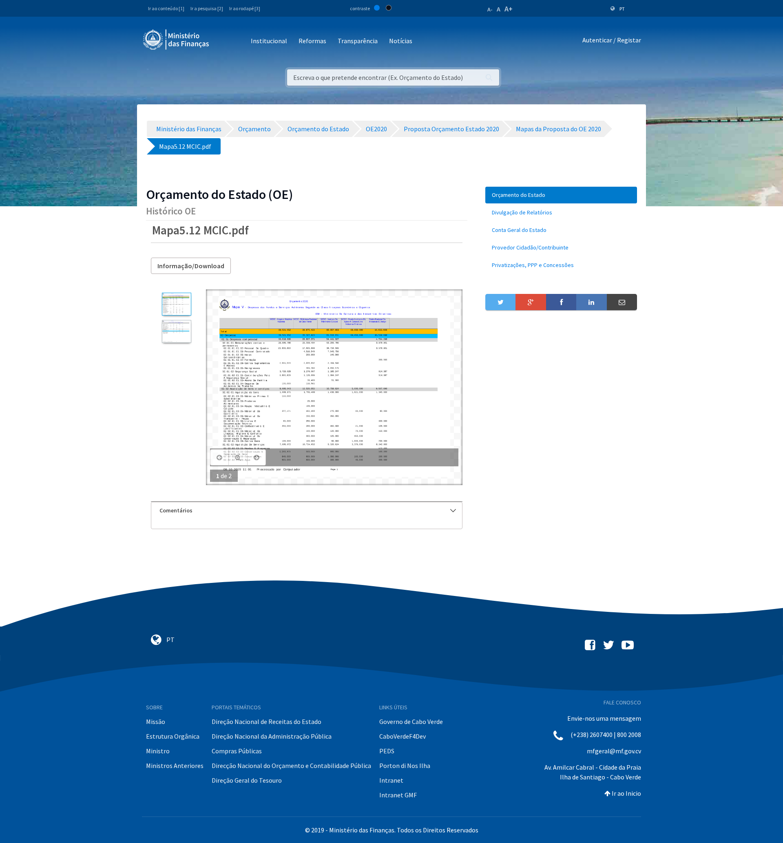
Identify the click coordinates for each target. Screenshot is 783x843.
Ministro (158, 751)
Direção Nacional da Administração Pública (272, 736)
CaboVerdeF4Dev (402, 736)
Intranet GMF (398, 795)
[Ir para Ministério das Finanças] (176, 39)
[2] (176, 331)
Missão (155, 721)
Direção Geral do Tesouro (247, 780)
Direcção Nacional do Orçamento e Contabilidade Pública (291, 765)
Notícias (400, 41)
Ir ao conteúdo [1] (166, 8)
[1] (176, 304)
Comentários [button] (175, 510)
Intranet (391, 780)
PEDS (386, 751)
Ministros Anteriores (174, 765)
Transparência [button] (358, 41)
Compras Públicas (237, 751)
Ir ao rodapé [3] (244, 8)
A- (490, 9)
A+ (508, 8)
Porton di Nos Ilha (404, 765)
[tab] (306, 510)
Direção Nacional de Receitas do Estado (266, 721)
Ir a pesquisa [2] (206, 8)
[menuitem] (561, 195)
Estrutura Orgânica (172, 736)
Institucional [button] (269, 41)
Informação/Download (190, 266)
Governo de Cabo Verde (411, 721)
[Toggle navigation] (222, 41)
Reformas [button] (312, 41)
